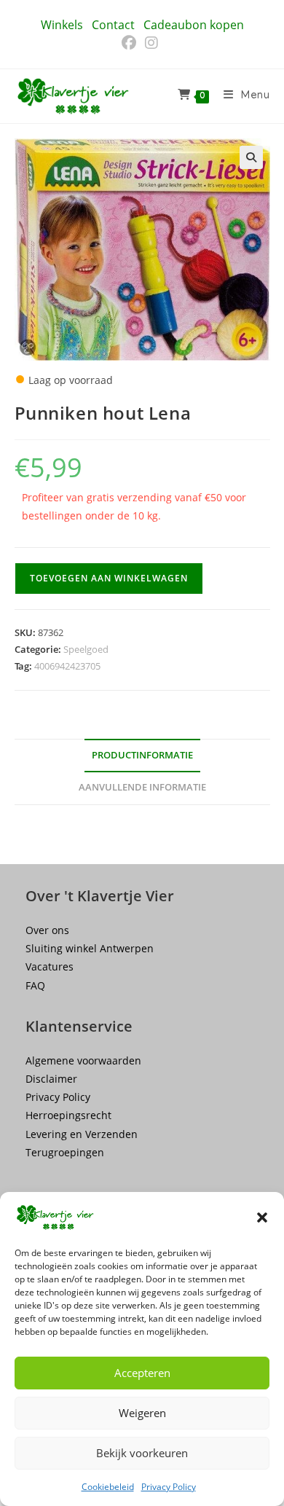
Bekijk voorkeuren (142, 1453)
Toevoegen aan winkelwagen (109, 578)
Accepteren (142, 1372)
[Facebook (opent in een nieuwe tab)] (131, 43)
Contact (113, 25)
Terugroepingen (64, 1152)
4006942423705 (67, 665)
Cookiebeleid (108, 1486)
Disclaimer (51, 1079)
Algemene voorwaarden (83, 1060)
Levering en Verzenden (81, 1134)
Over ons (47, 930)
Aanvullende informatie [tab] (142, 787)
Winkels (62, 25)
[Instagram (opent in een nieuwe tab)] (151, 43)
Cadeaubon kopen (193, 25)
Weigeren (142, 1412)
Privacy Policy (168, 1486)
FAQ (35, 985)
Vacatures (49, 966)
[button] (262, 1217)
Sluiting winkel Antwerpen (89, 948)
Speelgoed (86, 649)
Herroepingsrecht (68, 1115)
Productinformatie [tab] (142, 755)
